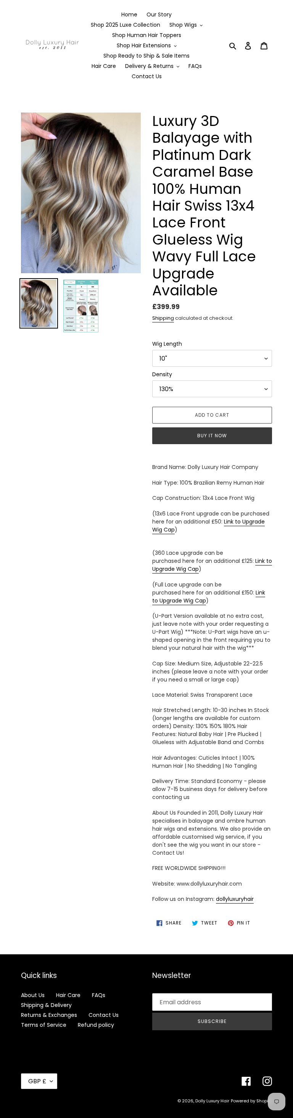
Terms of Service (43, 1025)
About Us (33, 995)
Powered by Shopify (251, 1101)
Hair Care (68, 995)
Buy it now (212, 435)
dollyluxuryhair (235, 899)
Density (162, 374)
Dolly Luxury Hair (212, 1101)
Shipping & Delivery (46, 1005)
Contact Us (104, 1015)
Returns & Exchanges (49, 1015)
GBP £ (37, 1081)
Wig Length (167, 344)
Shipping (163, 318)
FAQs (98, 995)
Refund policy (96, 1025)
